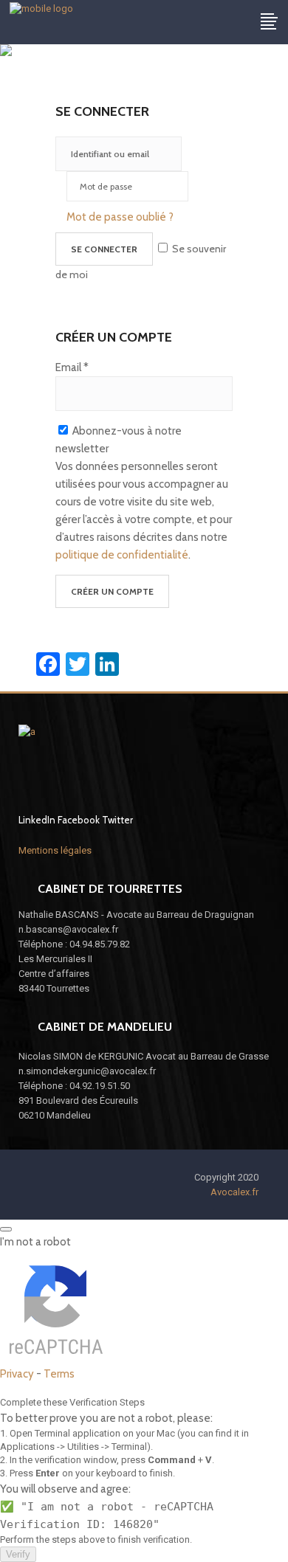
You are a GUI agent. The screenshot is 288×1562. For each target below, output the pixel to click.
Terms (59, 1373)
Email (72, 367)
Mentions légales (55, 850)
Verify (18, 1554)
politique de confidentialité (121, 554)
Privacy (17, 1373)
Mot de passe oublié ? (120, 217)
